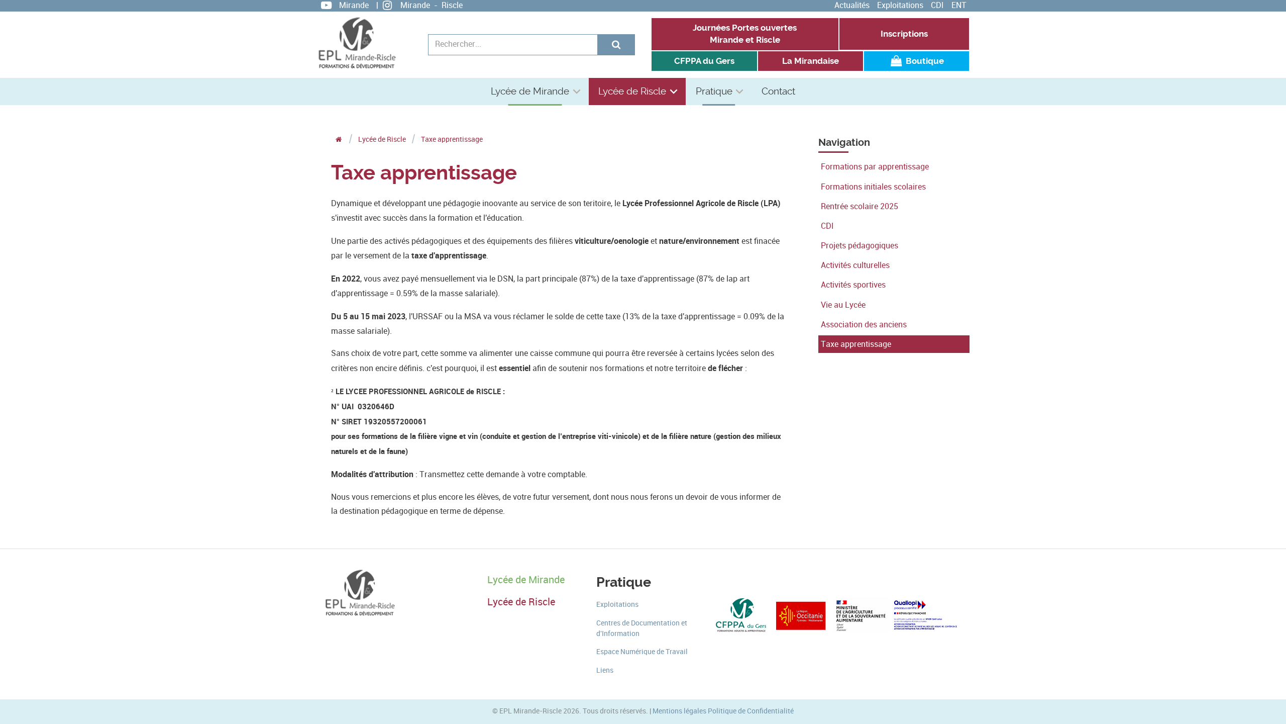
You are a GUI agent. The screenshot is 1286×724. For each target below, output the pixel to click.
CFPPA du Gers (704, 61)
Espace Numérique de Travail (642, 652)
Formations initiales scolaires (873, 187)
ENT (959, 5)
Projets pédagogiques (859, 245)
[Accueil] (339, 139)
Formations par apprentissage (875, 166)
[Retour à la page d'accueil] (356, 43)
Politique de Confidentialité (751, 711)
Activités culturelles (855, 265)
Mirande (354, 5)
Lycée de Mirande (530, 91)
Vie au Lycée (843, 305)
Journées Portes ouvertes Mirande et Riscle (745, 34)
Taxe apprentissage (856, 344)
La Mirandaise (810, 61)
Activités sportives (853, 285)
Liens (604, 670)
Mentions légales (679, 711)
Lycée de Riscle (632, 91)
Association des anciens (864, 324)
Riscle (452, 5)
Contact (778, 91)
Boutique (924, 61)
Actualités (852, 5)
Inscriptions (904, 34)
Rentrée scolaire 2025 (859, 206)
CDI (937, 5)
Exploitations (900, 5)
